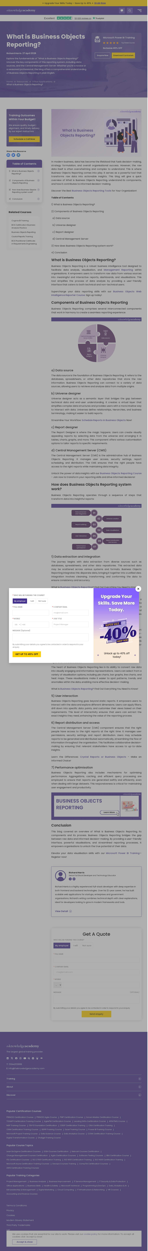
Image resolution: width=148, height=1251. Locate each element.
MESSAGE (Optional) (21, 630)
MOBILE (16, 618)
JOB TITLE (57, 618)
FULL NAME (17, 607)
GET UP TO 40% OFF (26, 654)
